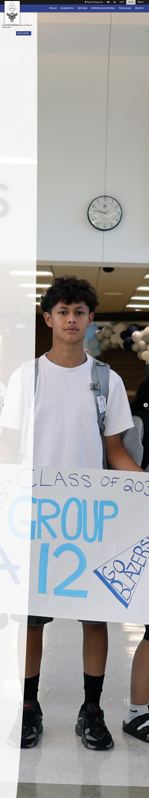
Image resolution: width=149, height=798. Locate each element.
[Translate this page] (108, 2)
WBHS (140, 2)
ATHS (130, 2)
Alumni (139, 8)
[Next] (146, 405)
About (53, 8)
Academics (67, 8)
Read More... (23, 35)
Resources (125, 8)
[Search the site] (115, 2)
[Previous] (3, 405)
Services (82, 8)
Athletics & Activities (103, 8)
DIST (122, 2)
